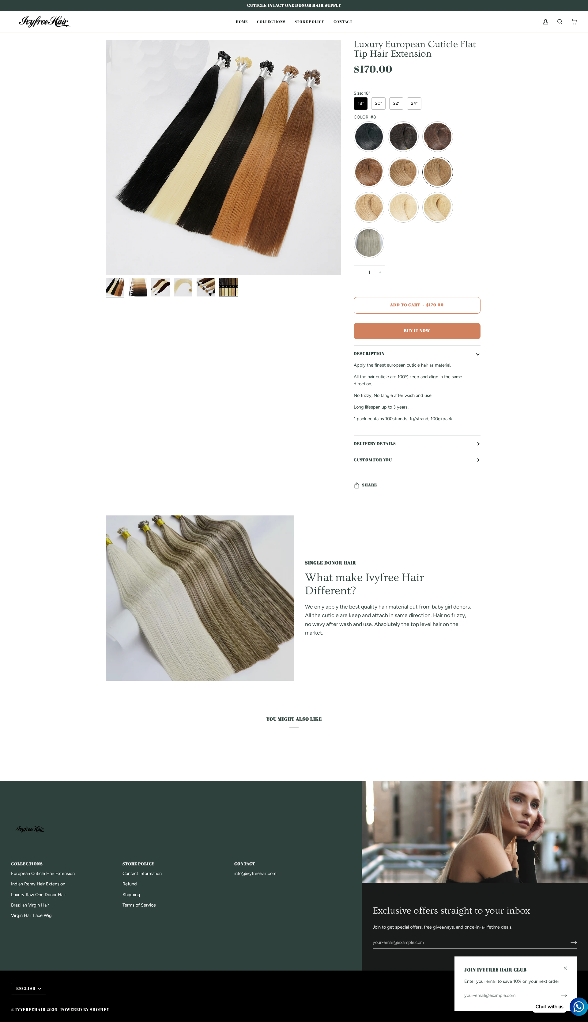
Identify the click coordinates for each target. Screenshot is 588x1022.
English (26, 988)
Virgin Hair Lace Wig (31, 915)
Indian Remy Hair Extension (38, 884)
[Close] (568, 965)
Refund (130, 884)
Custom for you (373, 459)
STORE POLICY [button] (138, 863)
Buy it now (417, 330)
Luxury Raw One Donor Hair (38, 894)
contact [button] (244, 863)
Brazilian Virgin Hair (30, 905)
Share (369, 485)
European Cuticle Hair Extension (43, 873)
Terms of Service (139, 905)
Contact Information (142, 873)
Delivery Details (375, 443)
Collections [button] (27, 863)
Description (369, 353)
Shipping (131, 894)
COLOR (365, 117)
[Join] (569, 942)
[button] (241, 21)
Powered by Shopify (84, 1009)
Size (362, 93)
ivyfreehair (30, 1009)
